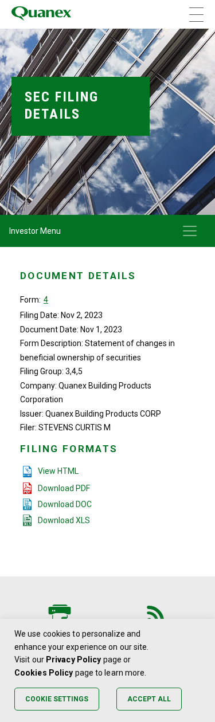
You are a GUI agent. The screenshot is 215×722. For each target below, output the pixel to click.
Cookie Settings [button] (56, 699)
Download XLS (64, 520)
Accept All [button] (149, 699)
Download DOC (65, 504)
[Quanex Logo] (41, 14)
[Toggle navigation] (190, 230)
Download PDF (64, 488)
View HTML (58, 471)
